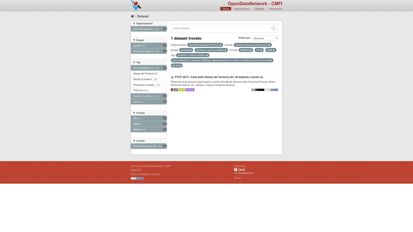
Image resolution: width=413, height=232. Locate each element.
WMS (181, 89)
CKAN (239, 169)
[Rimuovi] (221, 45)
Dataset (143, 16)
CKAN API (136, 170)
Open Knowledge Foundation (146, 174)
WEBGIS (190, 89)
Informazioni (275, 8)
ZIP (176, 89)
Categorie (259, 8)
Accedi (237, 177)
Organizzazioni (241, 8)
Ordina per (244, 37)
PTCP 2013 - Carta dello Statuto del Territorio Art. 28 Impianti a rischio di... (219, 77)
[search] (274, 28)
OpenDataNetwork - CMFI (255, 3)
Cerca (226, 8)
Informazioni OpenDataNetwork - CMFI (151, 166)
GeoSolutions (246, 172)
